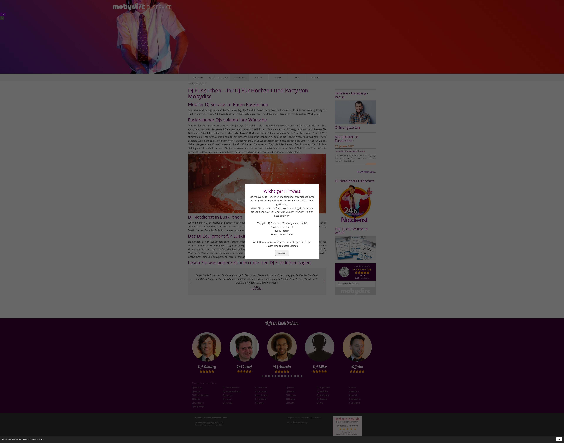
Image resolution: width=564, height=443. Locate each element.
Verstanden (282, 253)
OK (559, 439)
